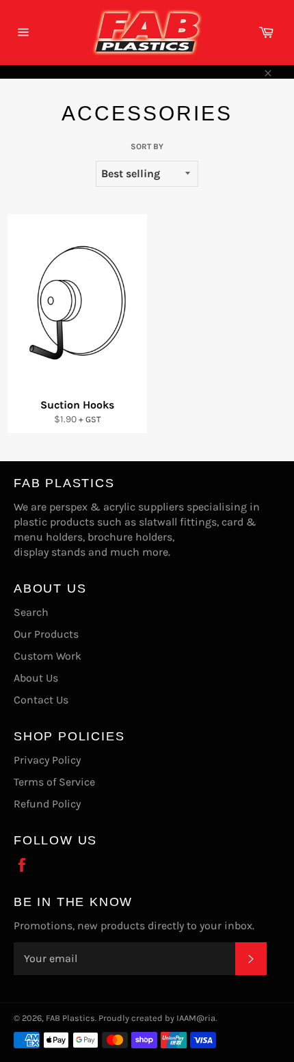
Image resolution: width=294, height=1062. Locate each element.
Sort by (147, 146)
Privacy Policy (47, 759)
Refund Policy (47, 803)
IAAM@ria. (196, 1018)
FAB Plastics (70, 1018)
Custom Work (47, 655)
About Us (36, 677)
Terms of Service (54, 781)
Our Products (46, 633)
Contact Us (41, 699)
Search (31, 612)
